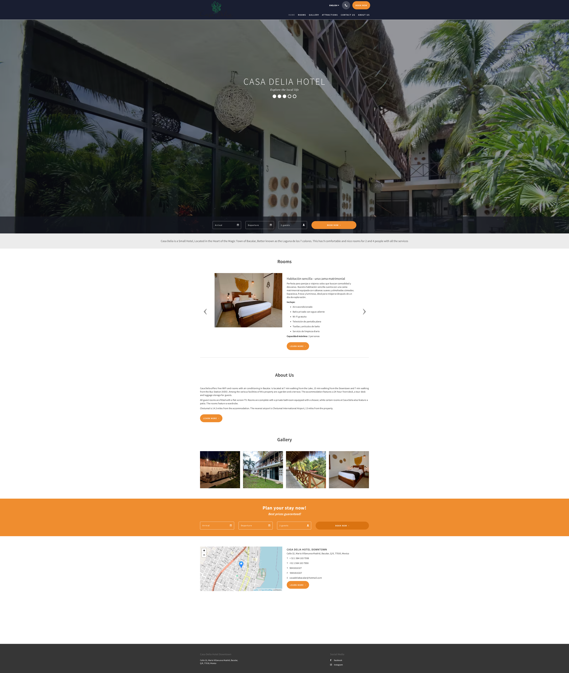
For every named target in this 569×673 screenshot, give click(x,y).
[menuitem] (293, 15)
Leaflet (255, 590)
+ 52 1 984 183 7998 (299, 558)
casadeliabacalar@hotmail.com (306, 577)
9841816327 (296, 567)
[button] (204, 311)
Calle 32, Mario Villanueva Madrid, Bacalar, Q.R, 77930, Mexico (318, 553)
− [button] (204, 555)
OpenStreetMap (266, 590)
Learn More (297, 346)
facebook (338, 660)
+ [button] (204, 550)
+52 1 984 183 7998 (299, 563)
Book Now (333, 225)
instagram (338, 664)
